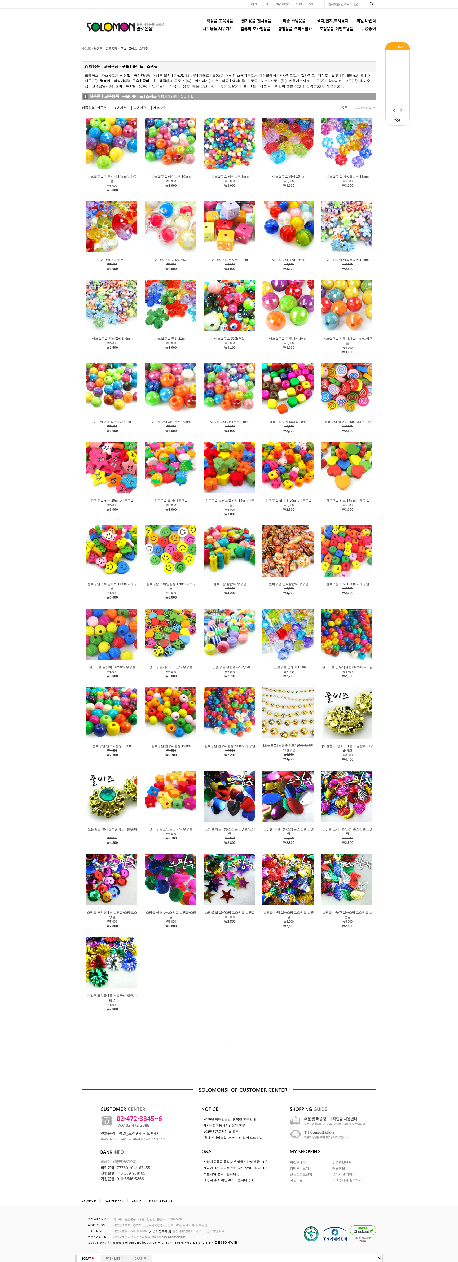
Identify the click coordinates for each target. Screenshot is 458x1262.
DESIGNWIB (226, 1242)
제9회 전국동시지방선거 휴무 (224, 1125)
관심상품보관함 (301, 1174)
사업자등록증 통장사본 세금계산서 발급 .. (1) (235, 1162)
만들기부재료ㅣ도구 (307, 81)
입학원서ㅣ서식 (166, 86)
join (266, 3)
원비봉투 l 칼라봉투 (132, 86)
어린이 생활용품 (289, 86)
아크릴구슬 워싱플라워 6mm (112, 338)
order (313, 3)
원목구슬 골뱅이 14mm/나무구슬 (112, 667)
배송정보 (338, 1168)
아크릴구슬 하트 (112, 260)
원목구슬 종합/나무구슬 (229, 584)
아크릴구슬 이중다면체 (171, 260)
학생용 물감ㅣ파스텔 (171, 75)
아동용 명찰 (229, 86)
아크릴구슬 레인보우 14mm (229, 422)
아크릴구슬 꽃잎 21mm (171, 338)
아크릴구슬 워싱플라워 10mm (347, 260)
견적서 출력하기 (343, 1174)
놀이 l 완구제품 (257, 86)
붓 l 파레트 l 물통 (208, 75)
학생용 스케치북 (241, 75)
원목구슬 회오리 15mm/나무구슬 (347, 422)
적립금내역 (298, 1162)
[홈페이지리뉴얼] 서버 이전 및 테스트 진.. (233, 1137)
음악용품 (315, 86)
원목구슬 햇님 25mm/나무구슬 (112, 501)
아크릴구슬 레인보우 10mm (171, 176)
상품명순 (103, 108)
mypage (282, 3)
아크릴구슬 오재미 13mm (289, 667)
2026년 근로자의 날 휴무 (221, 1131)
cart (299, 3)
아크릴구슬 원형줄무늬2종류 (229, 667)
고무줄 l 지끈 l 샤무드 (267, 81)
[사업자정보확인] (160, 1231)
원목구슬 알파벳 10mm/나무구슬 (289, 501)
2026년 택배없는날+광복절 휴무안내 (230, 1119)
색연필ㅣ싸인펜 (135, 75)
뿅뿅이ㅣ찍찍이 (115, 81)
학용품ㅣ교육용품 (105, 48)
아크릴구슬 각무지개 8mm (112, 422)
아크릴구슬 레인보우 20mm (171, 422)
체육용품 (335, 86)
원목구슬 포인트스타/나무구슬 (170, 829)
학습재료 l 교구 (343, 81)
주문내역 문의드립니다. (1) (223, 1174)
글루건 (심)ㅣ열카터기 (193, 81)
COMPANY (89, 1201)
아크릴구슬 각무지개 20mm (288, 338)
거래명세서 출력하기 (347, 1180)
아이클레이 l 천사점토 (279, 75)
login (253, 3)
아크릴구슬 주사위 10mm (230, 260)
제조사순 (159, 108)
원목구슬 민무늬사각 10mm (288, 422)
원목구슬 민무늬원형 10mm (171, 746)
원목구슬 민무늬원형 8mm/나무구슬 (347, 667)
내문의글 (296, 1180)
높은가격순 (141, 108)
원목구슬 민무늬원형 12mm (112, 746)
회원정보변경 (341, 1162)
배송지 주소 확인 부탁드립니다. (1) (228, 1180)
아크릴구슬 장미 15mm (288, 176)
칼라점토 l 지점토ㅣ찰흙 (322, 75)
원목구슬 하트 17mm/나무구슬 (347, 501)
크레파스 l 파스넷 (101, 75)
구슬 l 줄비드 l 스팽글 (134, 48)
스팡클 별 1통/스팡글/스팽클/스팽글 (230, 912)
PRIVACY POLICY (161, 1201)
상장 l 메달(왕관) (198, 86)
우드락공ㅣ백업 (230, 81)
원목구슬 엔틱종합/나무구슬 (289, 584)
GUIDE (136, 1201)
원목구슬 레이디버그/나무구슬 (170, 667)
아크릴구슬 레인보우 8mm (230, 176)
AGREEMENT (114, 1201)
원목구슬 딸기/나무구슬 (171, 501)
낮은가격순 (122, 108)
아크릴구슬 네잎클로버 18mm (347, 176)
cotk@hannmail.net (174, 1236)
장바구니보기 (299, 1168)
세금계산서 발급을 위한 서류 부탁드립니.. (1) (235, 1168)
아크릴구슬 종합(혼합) (230, 338)
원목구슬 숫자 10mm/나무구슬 (347, 584)
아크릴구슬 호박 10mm (288, 260)
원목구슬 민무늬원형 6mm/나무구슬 (229, 746)
